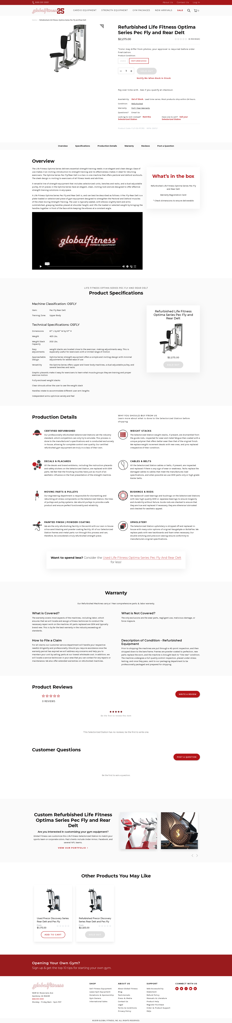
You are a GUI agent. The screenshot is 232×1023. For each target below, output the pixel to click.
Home (34, 20)
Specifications (82, 146)
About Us (168, 2)
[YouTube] (190, 988)
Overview (63, 146)
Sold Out (95, 934)
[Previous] (192, 855)
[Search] (189, 10)
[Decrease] (121, 71)
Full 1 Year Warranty (140, 108)
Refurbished (139, 61)
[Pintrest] (195, 988)
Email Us (135, 112)
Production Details (107, 146)
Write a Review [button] (187, 694)
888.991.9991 (42, 2)
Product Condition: (126, 55)
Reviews (145, 146)
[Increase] (131, 71)
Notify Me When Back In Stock (154, 78)
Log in (196, 2)
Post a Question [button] (186, 757)
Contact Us (183, 2)
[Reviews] (187, 39)
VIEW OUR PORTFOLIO (72, 848)
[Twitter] (181, 988)
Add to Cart (53, 934)
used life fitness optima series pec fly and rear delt (142, 557)
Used (123, 61)
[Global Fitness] (48, 10)
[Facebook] (177, 988)
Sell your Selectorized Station (175, 118)
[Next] (196, 855)
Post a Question (165, 146)
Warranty (129, 146)
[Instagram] (186, 988)
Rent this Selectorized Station (134, 118)
